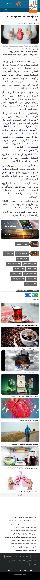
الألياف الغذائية (10, 126)
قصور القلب (7, 172)
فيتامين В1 (18, 137)
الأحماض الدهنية (29, 130)
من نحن (33, 565)
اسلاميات (9, 556)
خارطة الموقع (12, 561)
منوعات (19, 244)
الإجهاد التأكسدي (28, 263)
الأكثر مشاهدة (30, 512)
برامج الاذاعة (24, 556)
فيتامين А (6, 133)
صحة (26, 244)
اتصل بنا (22, 561)
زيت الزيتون (20, 186)
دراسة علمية (21, 258)
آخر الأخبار (32, 507)
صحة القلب (7, 74)
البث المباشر (31, 561)
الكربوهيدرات (30, 126)
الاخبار (33, 556)
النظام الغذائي (15, 95)
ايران (15, 556)
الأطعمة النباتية (28, 274)
